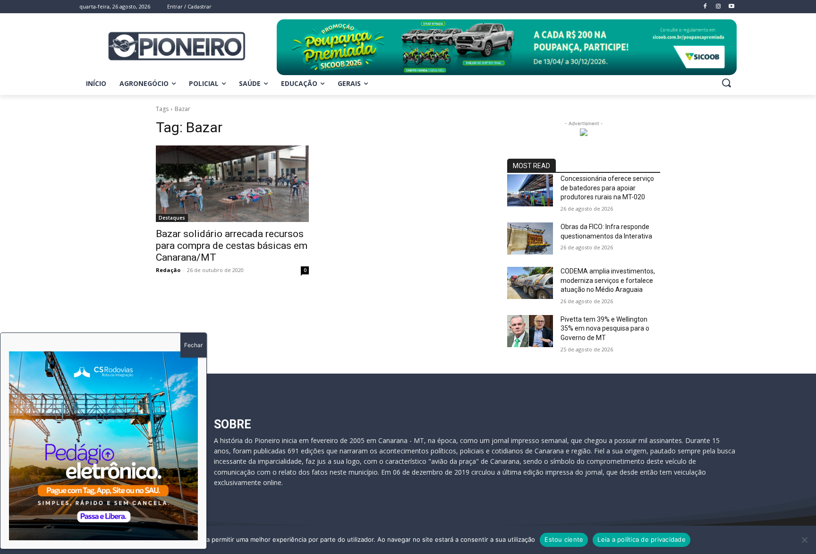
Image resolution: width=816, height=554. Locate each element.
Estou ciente (563, 539)
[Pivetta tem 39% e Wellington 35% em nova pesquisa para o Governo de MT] (530, 331)
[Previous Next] (103, 445)
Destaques (172, 217)
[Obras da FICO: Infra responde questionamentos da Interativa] (530, 238)
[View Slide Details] (507, 47)
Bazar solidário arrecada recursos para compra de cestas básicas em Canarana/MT (231, 245)
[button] (726, 82)
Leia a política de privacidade (641, 539)
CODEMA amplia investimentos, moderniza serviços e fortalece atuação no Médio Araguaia (608, 280)
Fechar (193, 345)
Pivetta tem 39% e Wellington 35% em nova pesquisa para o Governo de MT (605, 328)
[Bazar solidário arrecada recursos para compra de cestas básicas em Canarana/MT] (232, 183)
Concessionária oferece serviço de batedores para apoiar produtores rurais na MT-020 (607, 188)
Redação (168, 269)
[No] (804, 540)
